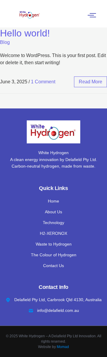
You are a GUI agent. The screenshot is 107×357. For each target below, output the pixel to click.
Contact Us (53, 265)
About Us (53, 211)
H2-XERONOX (53, 233)
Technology (53, 222)
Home (53, 201)
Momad (63, 347)
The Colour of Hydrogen (53, 254)
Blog (5, 42)
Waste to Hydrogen (54, 244)
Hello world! (25, 33)
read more (90, 81)
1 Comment (43, 81)
